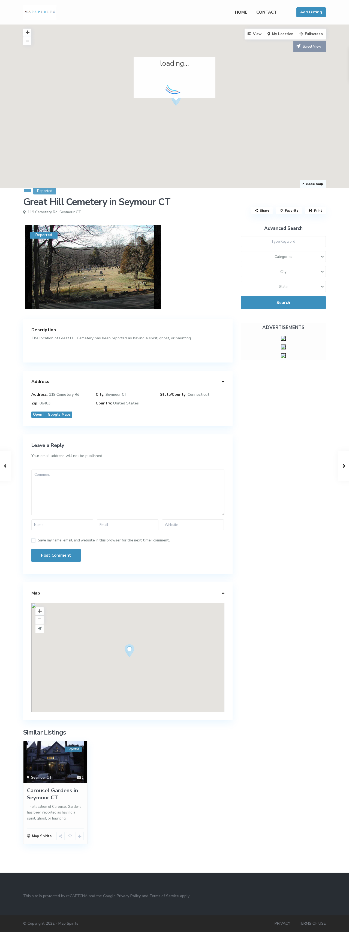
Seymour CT (70, 212)
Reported (44, 190)
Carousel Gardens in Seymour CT (52, 794)
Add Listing (311, 12)
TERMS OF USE (312, 923)
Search (283, 302)
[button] (178, 101)
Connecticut (198, 394)
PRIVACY (282, 923)
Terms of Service (164, 896)
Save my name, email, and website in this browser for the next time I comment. (104, 540)
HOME (241, 12)
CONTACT (266, 12)
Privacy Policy (129, 896)
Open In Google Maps (52, 414)
